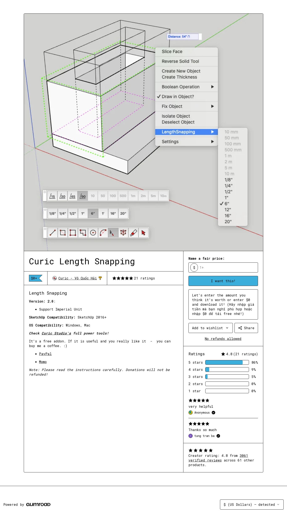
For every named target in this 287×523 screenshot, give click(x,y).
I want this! (223, 281)
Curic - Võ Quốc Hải (80, 278)
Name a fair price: (206, 258)
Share (249, 328)
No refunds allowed (223, 338)
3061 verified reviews (218, 457)
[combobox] (210, 328)
